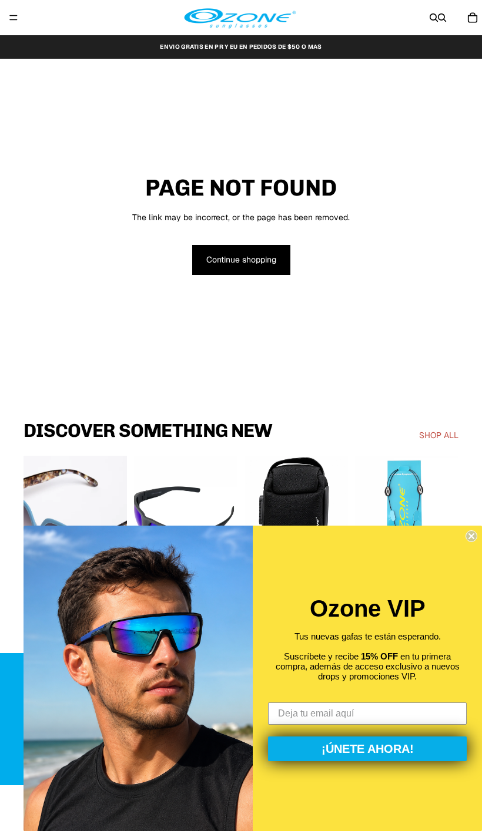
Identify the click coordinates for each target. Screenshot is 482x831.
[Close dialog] (471, 536)
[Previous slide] (36, 520)
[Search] (434, 18)
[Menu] (13, 17)
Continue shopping (241, 259)
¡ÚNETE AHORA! (368, 748)
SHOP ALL (438, 435)
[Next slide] (114, 520)
